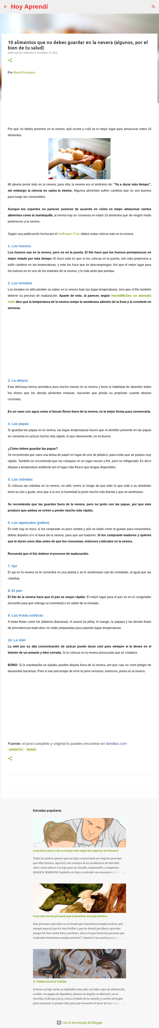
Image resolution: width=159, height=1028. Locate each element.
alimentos (15, 749)
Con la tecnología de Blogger (82, 1022)
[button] (10, 60)
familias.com (116, 744)
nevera (31, 749)
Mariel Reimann (24, 72)
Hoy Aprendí (29, 6)
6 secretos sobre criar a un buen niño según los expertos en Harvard (75, 850)
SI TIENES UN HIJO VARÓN (50, 981)
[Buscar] (53, 6)
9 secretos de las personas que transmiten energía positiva (70, 916)
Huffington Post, (69, 233)
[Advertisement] (79, 100)
